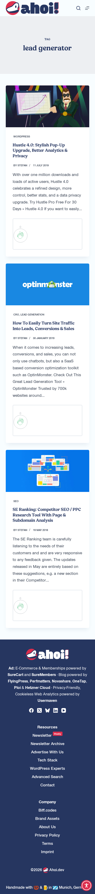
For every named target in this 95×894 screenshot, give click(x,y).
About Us (47, 826)
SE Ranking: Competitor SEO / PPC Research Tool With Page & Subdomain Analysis (47, 515)
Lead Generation (32, 314)
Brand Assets (47, 818)
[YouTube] (63, 710)
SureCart (15, 674)
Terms (47, 843)
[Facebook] (31, 710)
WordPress (21, 136)
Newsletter (47, 735)
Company (47, 801)
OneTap (79, 680)
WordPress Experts (47, 768)
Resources (47, 727)
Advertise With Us (47, 752)
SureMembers (44, 674)
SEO (16, 501)
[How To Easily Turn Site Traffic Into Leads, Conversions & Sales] (47, 284)
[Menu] (87, 8)
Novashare (61, 680)
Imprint (47, 851)
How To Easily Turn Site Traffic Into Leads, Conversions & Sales (43, 325)
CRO (16, 314)
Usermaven (47, 700)
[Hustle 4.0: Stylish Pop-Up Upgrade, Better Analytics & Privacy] (47, 106)
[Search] (78, 8)
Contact (47, 785)
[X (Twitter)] (39, 710)
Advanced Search (47, 776)
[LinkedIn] (55, 710)
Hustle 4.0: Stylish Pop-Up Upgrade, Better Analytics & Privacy (40, 150)
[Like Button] (20, 235)
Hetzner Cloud (37, 687)
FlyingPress (18, 680)
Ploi (17, 687)
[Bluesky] (47, 710)
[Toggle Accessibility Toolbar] (86, 885)
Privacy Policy (47, 835)
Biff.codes (47, 810)
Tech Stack (47, 760)
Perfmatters (40, 680)
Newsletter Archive (47, 743)
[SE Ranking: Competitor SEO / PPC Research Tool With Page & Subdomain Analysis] (47, 471)
